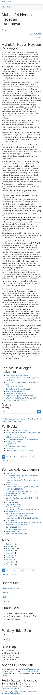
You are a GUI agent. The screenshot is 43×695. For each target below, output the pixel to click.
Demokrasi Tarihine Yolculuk (16, 529)
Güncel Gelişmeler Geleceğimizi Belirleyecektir (22, 487)
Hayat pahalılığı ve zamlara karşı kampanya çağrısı (23, 432)
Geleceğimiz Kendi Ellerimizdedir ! (18, 389)
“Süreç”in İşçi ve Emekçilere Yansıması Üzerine (22, 509)
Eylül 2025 (9, 544)
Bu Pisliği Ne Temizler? (14, 441)
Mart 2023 (9, 553)
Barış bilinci (10, 448)
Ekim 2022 (9, 564)
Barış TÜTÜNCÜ (35, 34)
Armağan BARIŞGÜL (13, 507)
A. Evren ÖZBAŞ (12, 502)
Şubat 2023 (10, 555)
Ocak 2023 (10, 557)
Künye (5, 592)
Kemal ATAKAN (11, 484)
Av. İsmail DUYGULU (13, 511)
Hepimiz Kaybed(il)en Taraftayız (17, 400)
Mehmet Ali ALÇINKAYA (14, 489)
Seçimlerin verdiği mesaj (14, 435)
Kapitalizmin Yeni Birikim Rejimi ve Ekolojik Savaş (23, 518)
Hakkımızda (7, 597)
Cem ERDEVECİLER (13, 527)
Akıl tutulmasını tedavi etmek (16, 446)
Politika (4, 30)
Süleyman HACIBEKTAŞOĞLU (16, 516)
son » (14, 460)
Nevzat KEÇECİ (11, 520)
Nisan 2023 (10, 551)
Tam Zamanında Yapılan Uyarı (16, 533)
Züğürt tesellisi (11, 444)
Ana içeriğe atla (5, 1)
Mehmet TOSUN (12, 496)
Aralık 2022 (10, 559)
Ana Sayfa (6, 601)
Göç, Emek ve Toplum (14, 504)
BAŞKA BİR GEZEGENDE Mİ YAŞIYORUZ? (21, 398)
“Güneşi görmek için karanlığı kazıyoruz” (20, 450)
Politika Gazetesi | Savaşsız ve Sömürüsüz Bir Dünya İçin (19, 692)
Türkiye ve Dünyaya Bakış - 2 (16, 391)
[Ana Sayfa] (6, 6)
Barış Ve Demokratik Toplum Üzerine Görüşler (22, 475)
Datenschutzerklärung (11, 588)
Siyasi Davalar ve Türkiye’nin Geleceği (19, 513)
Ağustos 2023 (11, 546)
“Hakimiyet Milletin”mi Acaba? (16, 393)
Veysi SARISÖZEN (12, 531)
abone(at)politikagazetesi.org (29, 669)
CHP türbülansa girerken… (15, 387)
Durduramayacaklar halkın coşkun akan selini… (22, 439)
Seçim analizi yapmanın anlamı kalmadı (19, 395)
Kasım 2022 (10, 562)
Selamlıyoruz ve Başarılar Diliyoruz (18, 430)
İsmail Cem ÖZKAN (13, 478)
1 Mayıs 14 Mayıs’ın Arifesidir (16, 437)
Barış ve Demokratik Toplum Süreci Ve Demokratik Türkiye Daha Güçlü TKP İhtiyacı (23, 523)
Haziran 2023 (10, 548)
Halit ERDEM (10, 473)
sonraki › (6, 460)
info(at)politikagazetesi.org (11, 688)
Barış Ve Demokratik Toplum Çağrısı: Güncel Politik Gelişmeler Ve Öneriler (21, 492)
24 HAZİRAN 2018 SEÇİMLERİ (17, 375)
